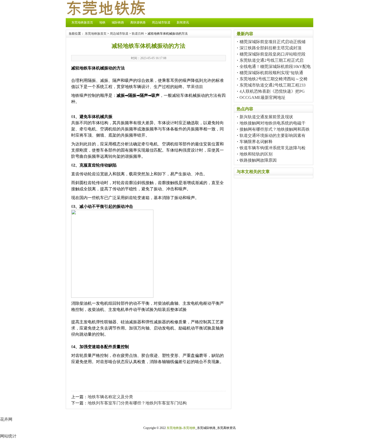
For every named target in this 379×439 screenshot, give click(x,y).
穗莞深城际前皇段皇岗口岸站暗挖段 (273, 54)
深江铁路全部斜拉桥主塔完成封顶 (270, 48)
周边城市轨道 (161, 22)
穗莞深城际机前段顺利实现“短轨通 (271, 72)
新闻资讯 (183, 22)
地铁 (102, 22)
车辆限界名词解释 (256, 141)
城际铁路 (118, 22)
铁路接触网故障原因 (258, 160)
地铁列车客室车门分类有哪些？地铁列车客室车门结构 (137, 403)
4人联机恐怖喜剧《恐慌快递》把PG (272, 91)
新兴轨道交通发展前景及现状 (266, 117)
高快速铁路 (138, 22)
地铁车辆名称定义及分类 (110, 397)
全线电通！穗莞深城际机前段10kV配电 (275, 66)
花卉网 (6, 419)
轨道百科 (138, 33)
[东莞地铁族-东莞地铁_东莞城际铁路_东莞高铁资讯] (106, 14)
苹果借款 (195, 86)
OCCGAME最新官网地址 (262, 97)
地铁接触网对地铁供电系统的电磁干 (273, 123)
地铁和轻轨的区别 (256, 154)
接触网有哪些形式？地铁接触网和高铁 (275, 129)
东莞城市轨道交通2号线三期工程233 (273, 85)
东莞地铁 (189, 428)
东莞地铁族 (174, 428)
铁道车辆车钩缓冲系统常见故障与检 (273, 148)
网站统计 (8, 436)
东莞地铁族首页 (82, 22)
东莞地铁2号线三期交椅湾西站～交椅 (274, 79)
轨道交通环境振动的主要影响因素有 (273, 135)
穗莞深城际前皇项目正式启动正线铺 (273, 42)
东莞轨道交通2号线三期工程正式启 (271, 60)
